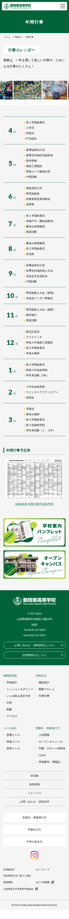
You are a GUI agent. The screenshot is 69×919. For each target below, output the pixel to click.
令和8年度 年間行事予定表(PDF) (34, 504)
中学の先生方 (34, 841)
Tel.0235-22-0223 (34, 629)
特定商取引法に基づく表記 (17, 876)
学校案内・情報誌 (49, 761)
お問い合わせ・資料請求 (34, 801)
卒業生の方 (34, 829)
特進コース (13, 741)
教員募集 (8, 882)
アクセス (12, 716)
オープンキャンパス (51, 741)
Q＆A (42, 755)
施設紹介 (44, 682)
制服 (9, 709)
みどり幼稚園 (42, 882)
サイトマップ (42, 869)
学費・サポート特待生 (52, 748)
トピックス (34, 793)
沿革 (9, 702)
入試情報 (44, 734)
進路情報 (34, 784)
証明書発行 (9, 869)
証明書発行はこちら (34, 655)
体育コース (13, 748)
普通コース (13, 734)
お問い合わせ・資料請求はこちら (34, 645)
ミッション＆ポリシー (20, 689)
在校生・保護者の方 (34, 817)
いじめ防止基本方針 (19, 695)
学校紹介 (12, 682)
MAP (35, 624)
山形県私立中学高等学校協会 (18, 888)
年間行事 (44, 695)
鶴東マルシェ (47, 689)
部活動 (34, 775)
